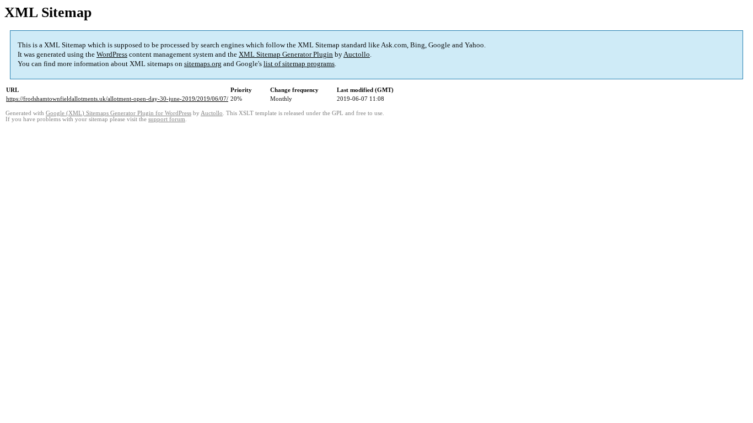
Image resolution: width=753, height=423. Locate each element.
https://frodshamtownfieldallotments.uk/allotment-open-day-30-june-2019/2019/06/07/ (117, 98)
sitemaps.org (203, 63)
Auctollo (356, 54)
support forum (166, 119)
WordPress (111, 54)
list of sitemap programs (299, 63)
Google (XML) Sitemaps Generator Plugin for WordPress (118, 113)
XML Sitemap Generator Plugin (286, 54)
